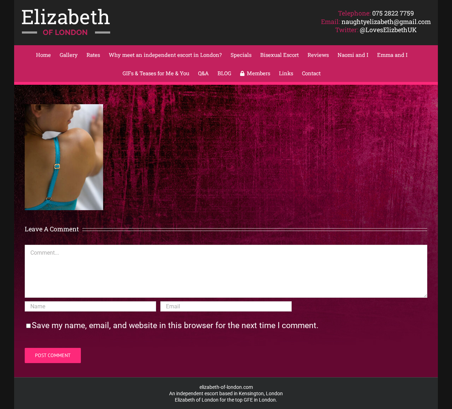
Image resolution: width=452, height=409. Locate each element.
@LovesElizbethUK (388, 29)
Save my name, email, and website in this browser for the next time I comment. (175, 325)
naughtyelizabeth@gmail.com (386, 21)
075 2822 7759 (393, 13)
